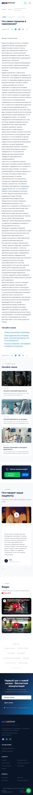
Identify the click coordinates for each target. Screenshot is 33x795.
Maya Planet (5, 780)
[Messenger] (25, 3)
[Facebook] (19, 29)
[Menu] (29, 3)
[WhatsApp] (11, 29)
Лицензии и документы (23, 763)
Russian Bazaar (16, 668)
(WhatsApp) (9, 733)
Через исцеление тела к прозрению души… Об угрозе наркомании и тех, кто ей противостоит (16, 337)
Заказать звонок (9, 697)
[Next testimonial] (29, 569)
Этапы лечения (6, 763)
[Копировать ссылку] (26, 29)
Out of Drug (5, 777)
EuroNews (11, 653)
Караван (26, 658)
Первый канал (9, 648)
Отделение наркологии (8, 748)
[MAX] (3, 739)
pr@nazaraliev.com (23, 707)
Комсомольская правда (12, 658)
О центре (4, 760)
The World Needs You (22, 780)
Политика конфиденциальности (7, 791)
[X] (23, 29)
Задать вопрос (8, 702)
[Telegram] (15, 29)
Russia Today (23, 648)
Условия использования (23, 791)
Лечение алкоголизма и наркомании (17, 332)
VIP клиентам (20, 766)
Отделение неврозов (7, 751)
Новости (10, 9)
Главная (4, 9)
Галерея (4, 768)
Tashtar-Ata (20, 777)
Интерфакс (21, 653)
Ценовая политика (22, 760)
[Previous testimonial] (25, 569)
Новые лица (23, 663)
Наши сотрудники (6, 766)
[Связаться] (28, 790)
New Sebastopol (11, 663)
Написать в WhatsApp (11, 474)
